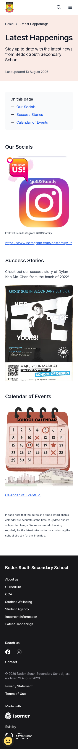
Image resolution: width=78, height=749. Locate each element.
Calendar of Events (32, 122)
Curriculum (13, 587)
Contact (11, 662)
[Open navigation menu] (70, 7)
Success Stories (29, 114)
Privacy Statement (18, 686)
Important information (21, 617)
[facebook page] (7, 652)
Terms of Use (15, 694)
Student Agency (17, 609)
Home (9, 24)
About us (11, 579)
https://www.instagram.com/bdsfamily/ (36, 243)
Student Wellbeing (18, 602)
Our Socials (26, 107)
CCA (8, 594)
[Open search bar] (59, 7)
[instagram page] (19, 652)
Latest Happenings (19, 624)
